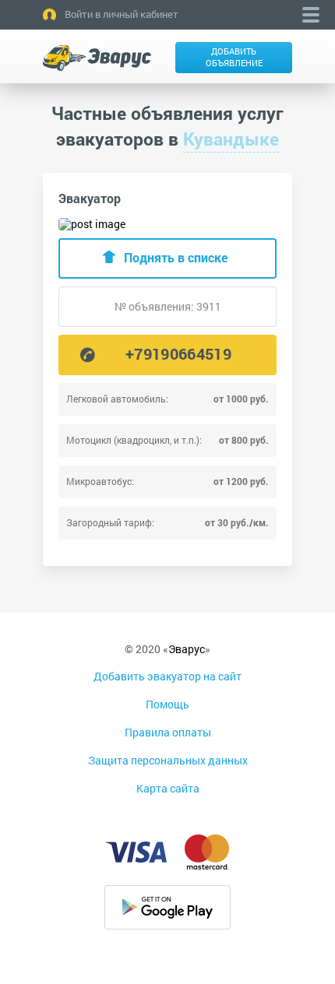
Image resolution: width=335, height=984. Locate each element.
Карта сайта (167, 788)
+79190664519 (178, 353)
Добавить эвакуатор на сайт (167, 676)
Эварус (186, 648)
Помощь (167, 704)
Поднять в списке (175, 257)
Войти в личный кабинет (121, 14)
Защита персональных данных (168, 760)
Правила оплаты (168, 732)
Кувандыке (231, 138)
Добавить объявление (234, 57)
